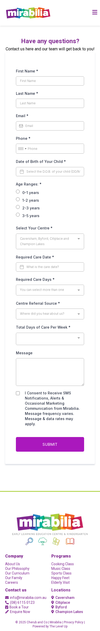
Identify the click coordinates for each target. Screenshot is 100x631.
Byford (61, 607)
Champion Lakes (69, 612)
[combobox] (22, 149)
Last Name (27, 93)
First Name (27, 71)
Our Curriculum (17, 573)
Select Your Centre (34, 228)
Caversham (65, 598)
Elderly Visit (60, 582)
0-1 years (30, 192)
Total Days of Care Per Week (43, 327)
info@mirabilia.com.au (28, 598)
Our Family (13, 578)
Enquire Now (20, 612)
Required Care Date (35, 257)
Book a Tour (19, 607)
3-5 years (30, 216)
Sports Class (61, 573)
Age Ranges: (29, 184)
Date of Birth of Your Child (41, 161)
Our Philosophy (17, 569)
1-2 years (30, 200)
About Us (12, 564)
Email (22, 116)
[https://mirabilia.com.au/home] (28, 13)
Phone (23, 138)
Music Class (60, 569)
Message (24, 353)
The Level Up (58, 626)
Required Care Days (35, 279)
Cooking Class (62, 564)
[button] (94, 13)
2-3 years (31, 208)
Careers (11, 582)
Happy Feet (60, 578)
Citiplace (62, 602)
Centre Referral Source (38, 303)
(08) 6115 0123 (22, 602)
